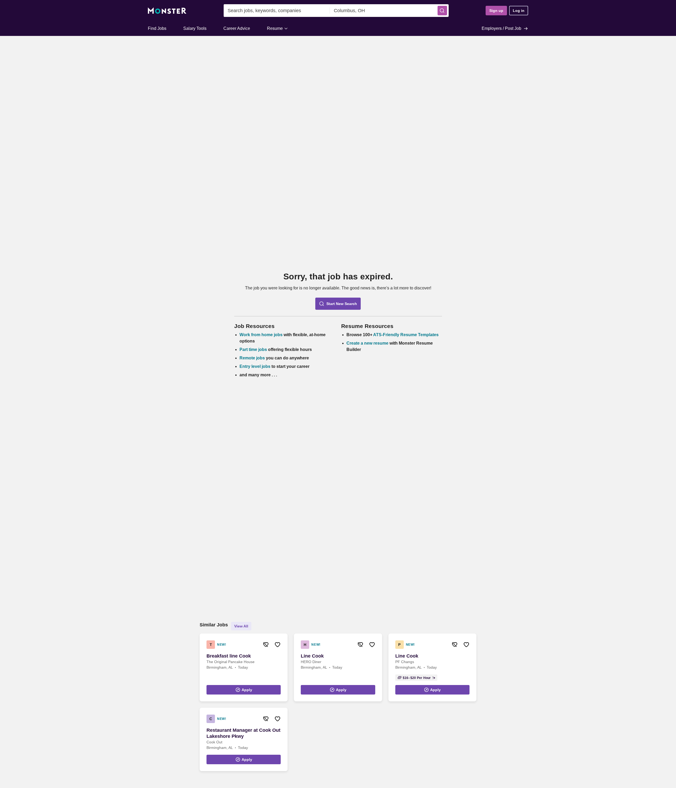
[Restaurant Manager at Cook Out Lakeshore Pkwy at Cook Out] (243, 739)
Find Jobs (157, 28)
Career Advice (236, 28)
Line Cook (312, 656)
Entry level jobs (255, 366)
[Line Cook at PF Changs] (432, 667)
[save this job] (277, 644)
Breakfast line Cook (228, 656)
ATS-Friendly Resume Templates (406, 334)
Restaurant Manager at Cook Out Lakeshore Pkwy (243, 733)
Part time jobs (253, 349)
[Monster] (167, 10)
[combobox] (277, 10)
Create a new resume (367, 343)
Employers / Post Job (501, 28)
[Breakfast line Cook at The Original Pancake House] (243, 667)
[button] (442, 10)
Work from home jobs (261, 334)
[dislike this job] (266, 644)
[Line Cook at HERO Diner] (337, 667)
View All (241, 626)
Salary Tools (194, 28)
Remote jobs (252, 358)
